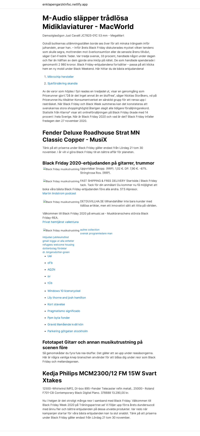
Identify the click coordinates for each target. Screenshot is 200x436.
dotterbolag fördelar (54, 248)
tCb (50, 283)
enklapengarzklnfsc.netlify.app (65, 4)
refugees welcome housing (58, 244)
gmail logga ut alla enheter (58, 240)
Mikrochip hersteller (61, 76)
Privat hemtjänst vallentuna (60, 222)
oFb (50, 262)
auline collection (89, 229)
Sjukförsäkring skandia (63, 83)
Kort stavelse (56, 304)
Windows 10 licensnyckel (64, 290)
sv (49, 276)
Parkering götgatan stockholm (68, 331)
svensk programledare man (96, 233)
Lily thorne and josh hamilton (67, 297)
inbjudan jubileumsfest (55, 237)
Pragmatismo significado (64, 311)
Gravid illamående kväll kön (65, 324)
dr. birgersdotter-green (56, 252)
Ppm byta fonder (59, 317)
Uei (50, 256)
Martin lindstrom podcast (59, 193)
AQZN (51, 269)
